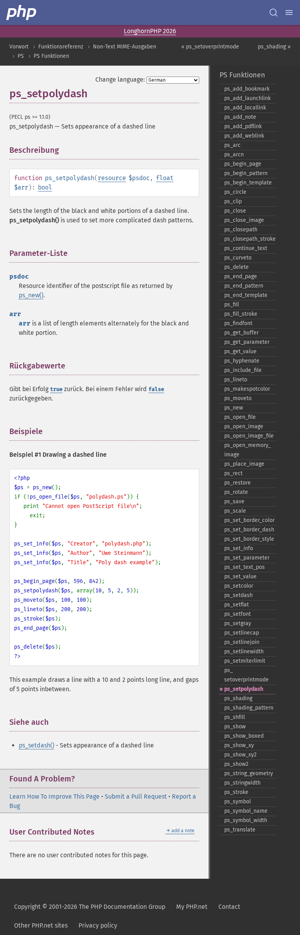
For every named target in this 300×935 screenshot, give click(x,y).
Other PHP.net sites (41, 925)
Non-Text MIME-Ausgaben (124, 46)
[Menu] (289, 12)
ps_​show (235, 726)
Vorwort (19, 46)
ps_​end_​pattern (243, 285)
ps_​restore (237, 482)
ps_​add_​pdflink (243, 126)
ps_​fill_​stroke (240, 314)
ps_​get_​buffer (241, 332)
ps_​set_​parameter (247, 557)
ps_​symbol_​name (246, 811)
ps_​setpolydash (243, 689)
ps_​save (234, 501)
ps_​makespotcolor (247, 389)
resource (112, 178)
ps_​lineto (235, 379)
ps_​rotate (236, 492)
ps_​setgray (237, 623)
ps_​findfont (238, 323)
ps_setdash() (36, 745)
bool (45, 187)
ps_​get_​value (240, 351)
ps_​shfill (234, 717)
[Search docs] (273, 12)
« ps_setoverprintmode (210, 46)
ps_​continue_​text (245, 248)
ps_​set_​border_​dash (249, 529)
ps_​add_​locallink (245, 107)
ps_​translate (239, 829)
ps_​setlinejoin (241, 642)
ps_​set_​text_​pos (244, 567)
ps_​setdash (238, 595)
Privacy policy (98, 925)
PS (21, 56)
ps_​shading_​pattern (248, 707)
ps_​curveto (238, 257)
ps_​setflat (236, 604)
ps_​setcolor (238, 586)
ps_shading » (274, 46)
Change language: (120, 79)
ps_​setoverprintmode (246, 675)
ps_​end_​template (246, 295)
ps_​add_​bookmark (247, 89)
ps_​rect (233, 473)
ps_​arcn (234, 154)
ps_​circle (235, 192)
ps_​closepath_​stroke (250, 239)
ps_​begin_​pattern (246, 173)
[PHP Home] (22, 12)
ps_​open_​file (240, 417)
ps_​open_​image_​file (249, 436)
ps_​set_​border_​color (249, 520)
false (156, 389)
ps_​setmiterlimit (244, 661)
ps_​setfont (237, 614)
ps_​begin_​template (248, 182)
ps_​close (235, 210)
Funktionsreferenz (60, 46)
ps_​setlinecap (241, 632)
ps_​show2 (236, 764)
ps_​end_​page (240, 276)
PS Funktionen (51, 56)
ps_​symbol (237, 801)
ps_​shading (238, 698)
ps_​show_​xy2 (240, 754)
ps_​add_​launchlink (247, 98)
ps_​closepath (240, 229)
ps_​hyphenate (241, 361)
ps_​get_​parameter (247, 342)
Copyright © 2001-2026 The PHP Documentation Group (89, 906)
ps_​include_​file (243, 370)
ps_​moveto (238, 398)
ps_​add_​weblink (244, 135)
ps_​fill (231, 304)
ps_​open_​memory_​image (247, 450)
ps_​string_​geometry (248, 773)
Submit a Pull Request (136, 796)
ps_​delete (236, 267)
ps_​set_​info (238, 548)
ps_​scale (235, 511)
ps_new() (31, 295)
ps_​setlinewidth (244, 651)
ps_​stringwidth (242, 782)
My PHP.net (191, 906)
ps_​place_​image (244, 464)
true (56, 389)
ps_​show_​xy (239, 745)
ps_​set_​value (240, 576)
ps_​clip (233, 201)
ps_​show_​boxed (244, 736)
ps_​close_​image (244, 220)
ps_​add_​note (240, 117)
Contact (229, 906)
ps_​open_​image (243, 426)
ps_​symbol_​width (245, 820)
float (164, 178)
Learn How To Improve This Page (54, 796)
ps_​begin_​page (242, 164)
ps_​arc (232, 145)
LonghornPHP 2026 (150, 31)
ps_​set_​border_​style (249, 539)
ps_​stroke (236, 792)
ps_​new (233, 407)
